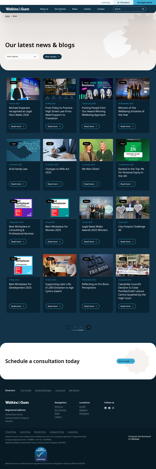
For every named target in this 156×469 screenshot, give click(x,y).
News (15, 16)
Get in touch (124, 361)
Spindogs (135, 439)
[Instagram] (113, 408)
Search (143, 8)
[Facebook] (109, 408)
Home (7, 16)
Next (88, 327)
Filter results (50, 56)
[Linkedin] (105, 408)
